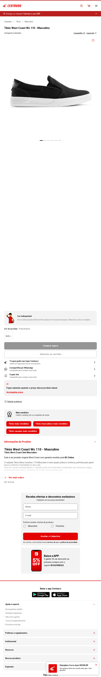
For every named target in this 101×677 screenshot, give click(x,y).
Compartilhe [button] (78, 33)
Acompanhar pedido (13, 609)
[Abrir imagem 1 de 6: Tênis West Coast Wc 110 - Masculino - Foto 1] (50, 87)
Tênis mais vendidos (19, 424)
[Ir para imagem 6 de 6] (59, 140)
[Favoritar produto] (93, 40)
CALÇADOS (8, 22)
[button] (50, 362)
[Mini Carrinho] (89, 6)
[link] (50, 369)
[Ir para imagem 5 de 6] (56, 140)
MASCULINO (29, 22)
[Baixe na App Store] (60, 594)
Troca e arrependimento (15, 621)
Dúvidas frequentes (13, 613)
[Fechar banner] (96, 664)
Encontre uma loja (12, 624)
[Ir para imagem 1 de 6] (41, 140)
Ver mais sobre (16, 477)
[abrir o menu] (96, 6)
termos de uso (53, 542)
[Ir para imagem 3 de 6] (48, 140)
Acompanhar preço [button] (14, 392)
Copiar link (90, 33)
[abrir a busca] (81, 6)
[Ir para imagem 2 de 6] (45, 140)
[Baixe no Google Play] (41, 594)
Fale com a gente (12, 617)
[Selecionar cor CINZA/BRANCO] (8, 335)
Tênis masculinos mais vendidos (52, 424)
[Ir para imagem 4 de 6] (52, 140)
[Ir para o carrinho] (89, 6)
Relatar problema (14, 402)
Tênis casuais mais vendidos (23, 431)
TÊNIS (18, 22)
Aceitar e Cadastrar (50, 536)
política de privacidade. (69, 542)
